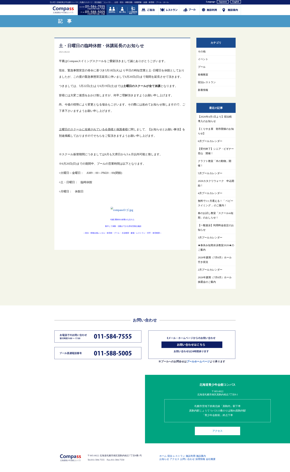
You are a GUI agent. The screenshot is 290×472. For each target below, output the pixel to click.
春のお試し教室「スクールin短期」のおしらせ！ (215, 215)
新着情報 (203, 90)
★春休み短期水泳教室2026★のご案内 (216, 247)
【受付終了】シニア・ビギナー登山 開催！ (216, 151)
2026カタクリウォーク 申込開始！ (216, 183)
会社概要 (211, 459)
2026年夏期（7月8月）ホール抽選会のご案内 (215, 279)
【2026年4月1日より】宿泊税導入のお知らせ (215, 119)
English (235, 2)
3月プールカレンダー (210, 237)
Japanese (223, 2)
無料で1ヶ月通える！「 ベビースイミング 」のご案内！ (215, 203)
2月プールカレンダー (210, 269)
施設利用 (210, 10)
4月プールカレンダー (210, 193)
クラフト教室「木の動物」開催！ (214, 163)
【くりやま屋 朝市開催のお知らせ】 (216, 131)
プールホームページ (198, 361)
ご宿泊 (148, 10)
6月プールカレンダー (210, 141)
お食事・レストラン (169, 10)
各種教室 (203, 74)
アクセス (217, 430)
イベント (203, 59)
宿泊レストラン (207, 82)
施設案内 (230, 10)
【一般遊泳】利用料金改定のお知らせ (216, 227)
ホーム (163, 456)
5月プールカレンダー (210, 173)
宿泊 (169, 456)
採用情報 (200, 459)
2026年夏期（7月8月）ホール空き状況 (215, 259)
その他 (202, 51)
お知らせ (164, 459)
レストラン (179, 456)
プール (189, 10)
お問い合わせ (187, 459)
